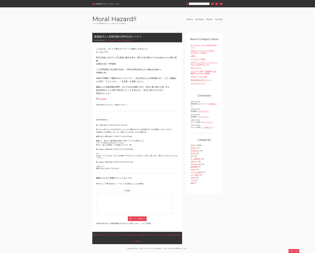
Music (118, 40)
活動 (126, 40)
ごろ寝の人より (208, 127)
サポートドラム (108, 4)
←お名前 (127, 190)
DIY (192, 156)
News (193, 178)
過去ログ (194, 161)
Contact (219, 19)
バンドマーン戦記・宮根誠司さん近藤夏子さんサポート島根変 (203, 72)
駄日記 (193, 145)
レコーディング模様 (198, 59)
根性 (123, 40)
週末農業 (194, 167)
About (190, 19)
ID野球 (193, 56)
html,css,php (196, 164)
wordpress (195, 151)
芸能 (129, 40)
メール (134, 184)
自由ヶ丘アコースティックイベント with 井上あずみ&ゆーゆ (117, 235)
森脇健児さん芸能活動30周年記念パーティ (118, 36)
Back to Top (294, 251)
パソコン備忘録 (196, 172)
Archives (199, 19)
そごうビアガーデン (198, 83)
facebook (216, 4)
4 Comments (110, 40)
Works (209, 19)
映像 (192, 183)
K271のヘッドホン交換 (199, 77)
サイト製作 (195, 175)
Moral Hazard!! (114, 19)
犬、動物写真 (195, 159)
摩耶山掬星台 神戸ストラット (201, 80)
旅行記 (193, 153)
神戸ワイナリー (196, 68)
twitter (221, 4)
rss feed (212, 4)
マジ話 (193, 180)
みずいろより (204, 111)
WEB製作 (99, 4)
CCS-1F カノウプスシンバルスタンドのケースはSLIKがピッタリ (204, 64)
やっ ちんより (207, 122)
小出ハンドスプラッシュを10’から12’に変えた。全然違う (203, 52)
